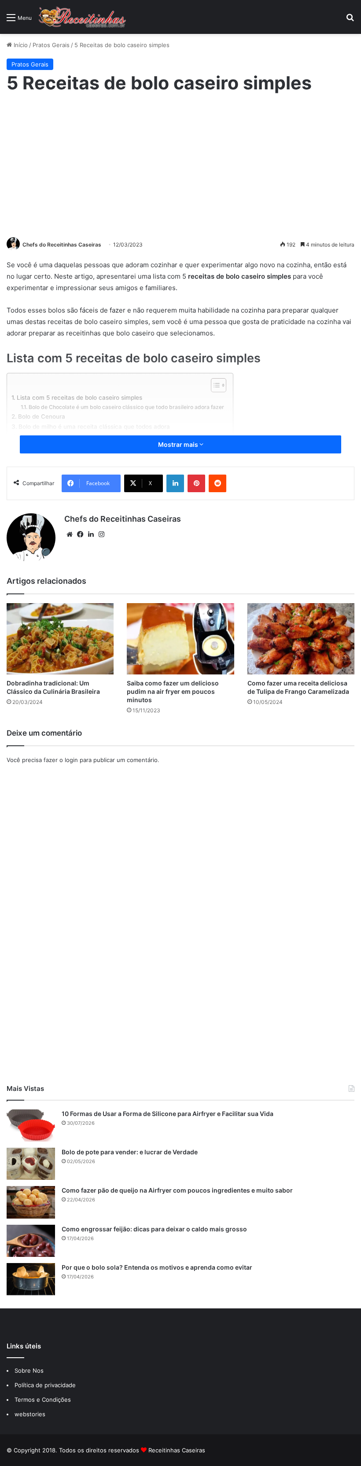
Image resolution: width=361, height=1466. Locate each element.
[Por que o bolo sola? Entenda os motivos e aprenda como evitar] (31, 1279)
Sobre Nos (29, 1370)
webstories (30, 1414)
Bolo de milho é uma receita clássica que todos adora (94, 426)
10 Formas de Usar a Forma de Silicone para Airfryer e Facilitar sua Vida (167, 1113)
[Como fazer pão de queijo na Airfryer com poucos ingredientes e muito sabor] (31, 1202)
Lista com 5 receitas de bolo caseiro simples (79, 397)
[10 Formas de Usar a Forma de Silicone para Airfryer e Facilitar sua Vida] (31, 1125)
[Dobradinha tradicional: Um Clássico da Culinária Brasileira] (60, 638)
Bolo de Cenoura (41, 416)
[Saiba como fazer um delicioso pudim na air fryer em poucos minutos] (180, 638)
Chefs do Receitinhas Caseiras (61, 244)
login (71, 759)
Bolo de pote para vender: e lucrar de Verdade (130, 1152)
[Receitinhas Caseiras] (82, 17)
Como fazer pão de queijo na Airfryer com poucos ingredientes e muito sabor (177, 1190)
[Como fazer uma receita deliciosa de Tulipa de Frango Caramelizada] (300, 638)
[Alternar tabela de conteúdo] (214, 385)
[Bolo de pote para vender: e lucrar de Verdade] (31, 1164)
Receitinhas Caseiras (176, 1450)
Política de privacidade (46, 1385)
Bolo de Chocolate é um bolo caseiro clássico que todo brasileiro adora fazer (126, 407)
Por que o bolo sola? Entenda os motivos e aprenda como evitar (157, 1267)
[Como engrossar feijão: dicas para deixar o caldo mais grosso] (31, 1241)
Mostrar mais (178, 444)
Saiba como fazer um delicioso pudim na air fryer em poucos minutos (173, 691)
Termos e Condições (43, 1399)
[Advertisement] (180, 164)
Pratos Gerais (51, 44)
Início (20, 44)
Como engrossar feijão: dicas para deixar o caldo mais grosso (154, 1229)
